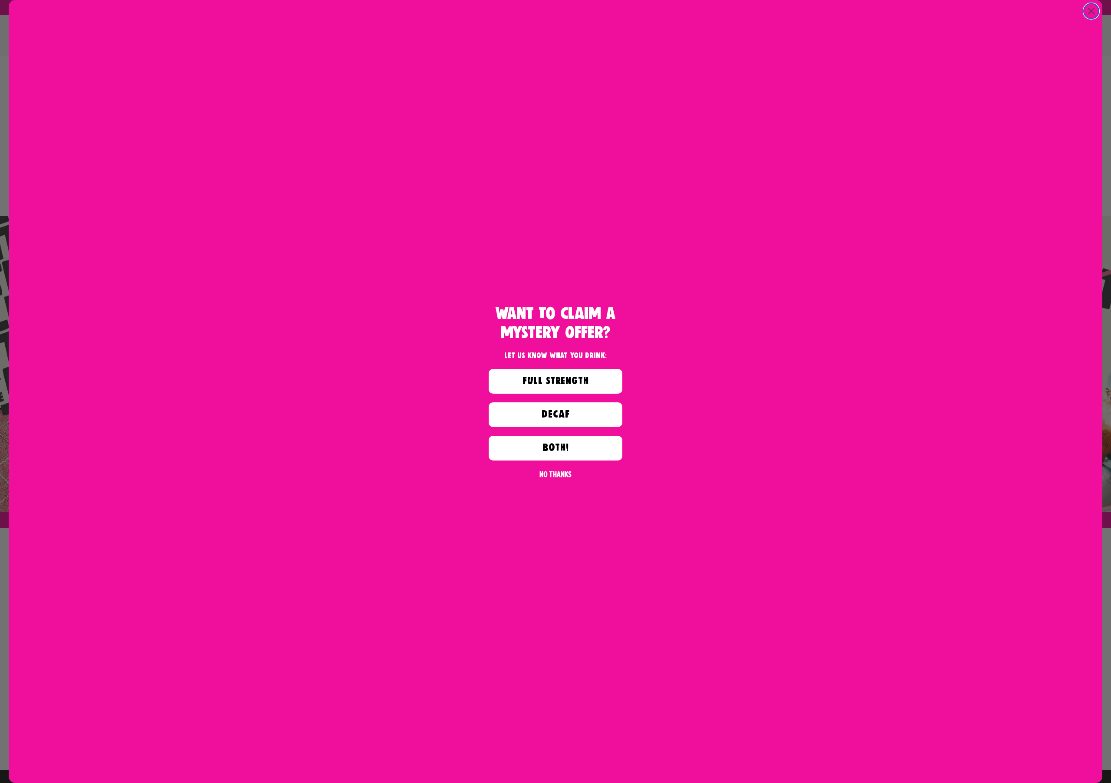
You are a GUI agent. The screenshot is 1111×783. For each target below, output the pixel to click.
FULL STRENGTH (556, 381)
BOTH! (555, 448)
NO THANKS (555, 474)
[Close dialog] (1091, 11)
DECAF (556, 414)
